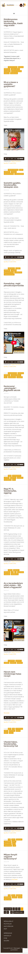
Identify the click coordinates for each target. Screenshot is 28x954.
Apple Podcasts (15, 161)
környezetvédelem (16, 71)
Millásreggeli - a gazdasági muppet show (14, 6)
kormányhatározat (16, 375)
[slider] (21, 158)
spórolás (6, 73)
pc (15, 572)
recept (6, 732)
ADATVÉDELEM (8, 926)
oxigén (20, 897)
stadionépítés (12, 377)
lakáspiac (13, 270)
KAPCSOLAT (7, 935)
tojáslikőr (7, 574)
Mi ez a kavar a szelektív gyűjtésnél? (11, 84)
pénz (5, 377)
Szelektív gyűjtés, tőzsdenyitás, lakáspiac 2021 (12, 185)
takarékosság (14, 73)
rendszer (13, 171)
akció (9, 475)
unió (14, 843)
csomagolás (11, 268)
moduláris (7, 572)
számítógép (20, 572)
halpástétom (19, 728)
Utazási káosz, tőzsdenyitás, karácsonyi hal (11, 744)
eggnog (10, 570)
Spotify (6, 163)
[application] (14, 158)
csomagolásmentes (13, 169)
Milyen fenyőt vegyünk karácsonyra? (10, 856)
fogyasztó (18, 660)
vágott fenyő (7, 899)
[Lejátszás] (6, 158)
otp (12, 572)
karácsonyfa (7, 897)
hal (13, 728)
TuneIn (11, 163)
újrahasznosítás (19, 173)
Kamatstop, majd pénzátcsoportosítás (14, 284)
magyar (18, 730)
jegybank (6, 477)
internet (6, 662)
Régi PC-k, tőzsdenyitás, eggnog (10, 491)
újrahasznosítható (9, 274)
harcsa (6, 730)
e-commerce (11, 660)
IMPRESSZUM (8, 933)
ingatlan (21, 67)
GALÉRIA (6, 940)
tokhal (11, 732)
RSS (15, 163)
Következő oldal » (18, 912)
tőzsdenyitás (18, 272)
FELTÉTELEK (8, 924)
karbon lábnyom (15, 69)
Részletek (6, 713)
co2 (9, 895)
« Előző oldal (8, 908)
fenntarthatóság (12, 67)
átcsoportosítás (12, 373)
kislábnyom (7, 71)
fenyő (13, 895)
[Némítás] (18, 158)
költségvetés (7, 479)
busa (9, 728)
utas (14, 845)
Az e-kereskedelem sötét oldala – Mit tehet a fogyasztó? (13, 585)
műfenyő (14, 897)
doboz (21, 169)
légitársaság (7, 841)
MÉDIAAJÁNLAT (8, 921)
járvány (18, 268)
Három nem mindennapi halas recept (12, 674)
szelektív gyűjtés (8, 173)
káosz (13, 839)
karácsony (7, 69)
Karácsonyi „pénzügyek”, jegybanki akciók (12, 388)
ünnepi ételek (7, 845)
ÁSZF (5, 929)
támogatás (19, 377)
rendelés (20, 662)
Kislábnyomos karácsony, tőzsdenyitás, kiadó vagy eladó (13, 22)
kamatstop (20, 373)
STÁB (5, 938)
